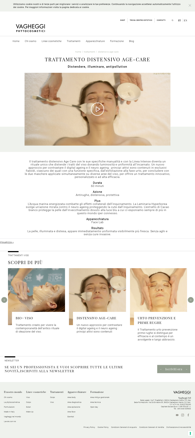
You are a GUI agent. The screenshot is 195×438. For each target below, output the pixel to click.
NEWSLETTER (12, 360)
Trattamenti (57, 392)
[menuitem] (16, 41)
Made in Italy (9, 412)
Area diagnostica (74, 402)
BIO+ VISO (24, 318)
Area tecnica (95, 402)
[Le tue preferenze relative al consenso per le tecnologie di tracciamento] (190, 433)
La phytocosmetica (12, 402)
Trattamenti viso (18, 255)
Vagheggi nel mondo (12, 417)
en (185, 20)
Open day (94, 407)
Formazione (97, 392)
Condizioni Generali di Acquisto (124, 427)
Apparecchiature (77, 392)
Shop (122, 20)
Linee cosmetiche (36, 392)
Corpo (52, 397)
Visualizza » (7, 242)
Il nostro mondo (13, 392)
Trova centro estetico (141, 20)
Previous (4, 300)
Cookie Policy (103, 427)
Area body (72, 397)
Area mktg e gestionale (99, 397)
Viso (52, 402)
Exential (71, 417)
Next (191, 300)
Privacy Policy (89, 427)
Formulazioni (9, 407)
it (180, 20)
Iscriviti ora (173, 369)
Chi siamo (8, 397)
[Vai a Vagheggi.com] (30, 29)
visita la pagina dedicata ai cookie (71, 7)
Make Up (29, 412)
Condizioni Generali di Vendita (151, 427)
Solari (28, 407)
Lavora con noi (10, 421)
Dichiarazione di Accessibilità (178, 427)
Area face (71, 412)
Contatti (161, 20)
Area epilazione (74, 407)
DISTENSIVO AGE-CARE (96, 318)
